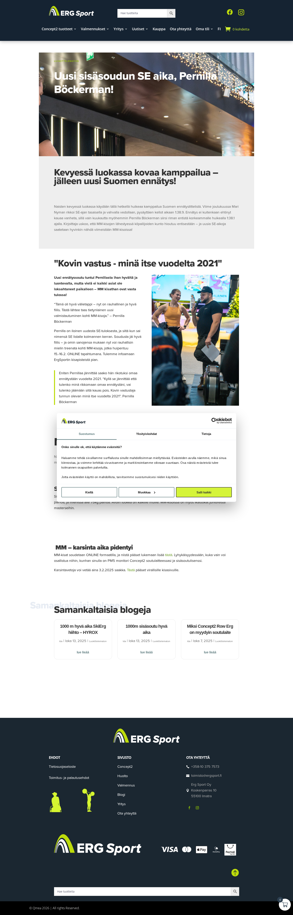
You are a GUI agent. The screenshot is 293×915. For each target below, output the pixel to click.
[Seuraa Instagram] (197, 808)
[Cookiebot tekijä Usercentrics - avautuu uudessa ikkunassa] (214, 421)
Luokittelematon (66, 61)
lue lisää (83, 652)
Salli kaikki (204, 492)
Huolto (122, 776)
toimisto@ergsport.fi (206, 775)
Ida (60, 641)
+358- (205, 766)
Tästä (131, 570)
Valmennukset (93, 29)
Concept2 (125, 766)
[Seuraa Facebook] (189, 808)
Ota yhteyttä (180, 29)
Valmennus (126, 785)
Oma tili (202, 29)
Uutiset (138, 29)
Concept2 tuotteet (57, 29)
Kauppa (159, 29)
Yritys (119, 29)
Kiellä (89, 492)
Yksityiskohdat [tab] (146, 434)
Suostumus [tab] (87, 434)
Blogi (121, 794)
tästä (168, 554)
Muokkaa (144, 492)
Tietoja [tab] (206, 434)
